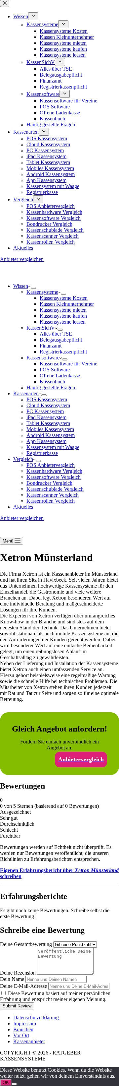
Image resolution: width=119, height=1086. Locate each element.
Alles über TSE (56, 334)
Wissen (20, 286)
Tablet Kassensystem (48, 423)
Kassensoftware (43, 357)
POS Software (55, 369)
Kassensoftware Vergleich (53, 477)
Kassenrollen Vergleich (50, 501)
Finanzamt (50, 346)
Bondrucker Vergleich (49, 483)
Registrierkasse (42, 453)
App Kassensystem (46, 441)
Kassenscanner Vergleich (52, 495)
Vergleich (23, 459)
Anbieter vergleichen (22, 518)
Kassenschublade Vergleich (55, 489)
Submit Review (17, 1005)
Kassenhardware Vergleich (54, 471)
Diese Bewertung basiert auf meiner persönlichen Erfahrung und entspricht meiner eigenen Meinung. (55, 996)
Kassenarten (26, 393)
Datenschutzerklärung (36, 1017)
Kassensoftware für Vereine (68, 363)
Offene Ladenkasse (60, 375)
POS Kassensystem (46, 399)
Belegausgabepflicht (61, 340)
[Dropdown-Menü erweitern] (33, 288)
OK (6, 1082)
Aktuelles (23, 507)
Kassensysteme (42, 292)
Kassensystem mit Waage (52, 447)
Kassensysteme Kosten (64, 298)
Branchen (23, 1029)
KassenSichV (40, 328)
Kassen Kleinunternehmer (67, 304)
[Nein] (14, 1084)
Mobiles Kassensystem (50, 429)
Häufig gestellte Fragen (50, 387)
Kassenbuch (52, 381)
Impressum (24, 1023)
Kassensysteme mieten (63, 310)
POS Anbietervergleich (50, 465)
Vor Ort (21, 1035)
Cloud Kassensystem (48, 405)
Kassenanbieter (29, 1041)
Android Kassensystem (50, 435)
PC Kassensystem (45, 411)
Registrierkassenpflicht (63, 351)
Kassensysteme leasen (63, 322)
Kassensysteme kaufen (63, 316)
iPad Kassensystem (46, 417)
